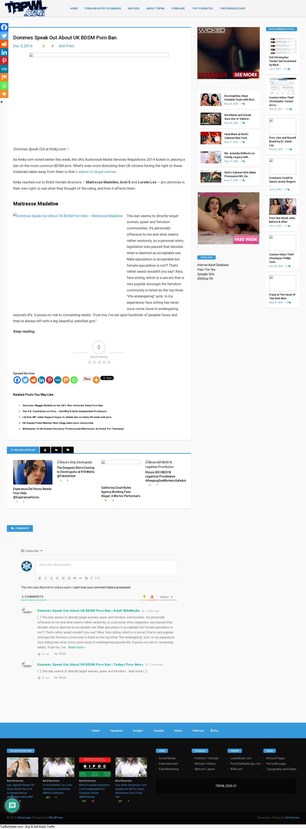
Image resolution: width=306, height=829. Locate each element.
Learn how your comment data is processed (101, 587)
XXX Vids (133, 8)
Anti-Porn (66, 46)
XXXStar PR (205, 278)
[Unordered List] (69, 578)
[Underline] (51, 578)
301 (120, 801)
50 (286, 226)
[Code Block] (80, 578)
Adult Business (15, 780)
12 (149, 485)
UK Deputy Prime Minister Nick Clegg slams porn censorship (57, 422)
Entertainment (168, 763)
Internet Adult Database (213, 265)
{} (91, 577)
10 (92, 801)
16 (105, 500)
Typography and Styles (281, 769)
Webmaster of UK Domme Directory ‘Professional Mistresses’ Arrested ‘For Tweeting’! (73, 428)
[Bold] (40, 578)
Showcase (24, 817)
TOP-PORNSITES (202, 8)
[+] (97, 577)
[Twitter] (25, 380)
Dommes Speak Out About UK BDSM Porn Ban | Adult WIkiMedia (88, 611)
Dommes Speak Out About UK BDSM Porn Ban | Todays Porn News (90, 664)
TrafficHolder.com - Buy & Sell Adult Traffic (27, 826)
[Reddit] (33, 380)
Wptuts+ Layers (205, 769)
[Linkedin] (41, 380)
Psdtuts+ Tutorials (207, 758)
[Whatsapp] (74, 380)
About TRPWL (155, 8)
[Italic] (46, 578)
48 (287, 302)
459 (47, 797)
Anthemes (292, 817)
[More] (96, 380)
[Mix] (66, 380)
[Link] (86, 578)
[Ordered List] (63, 578)
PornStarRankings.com (245, 763)
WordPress (56, 817)
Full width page (276, 763)
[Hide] (1, 102)
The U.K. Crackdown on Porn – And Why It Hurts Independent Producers (64, 411)
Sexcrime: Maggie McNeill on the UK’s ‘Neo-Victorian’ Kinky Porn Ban (62, 405)
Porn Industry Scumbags (103, 8)
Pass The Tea (206, 269)
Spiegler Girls (205, 274)
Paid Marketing (169, 769)
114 (287, 149)
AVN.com (236, 769)
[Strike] (57, 578)
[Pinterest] (49, 380)
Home (74, 8)
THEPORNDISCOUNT (233, 8)
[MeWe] (57, 380)
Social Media (167, 758)
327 (83, 801)
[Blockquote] (75, 578)
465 (286, 69)
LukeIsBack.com (241, 758)
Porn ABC (178, 8)
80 (285, 189)
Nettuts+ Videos (205, 763)
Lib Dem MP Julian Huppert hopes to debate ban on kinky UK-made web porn (67, 417)
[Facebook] (17, 380)
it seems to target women (95, 172)
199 (287, 109)
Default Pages (275, 758)
